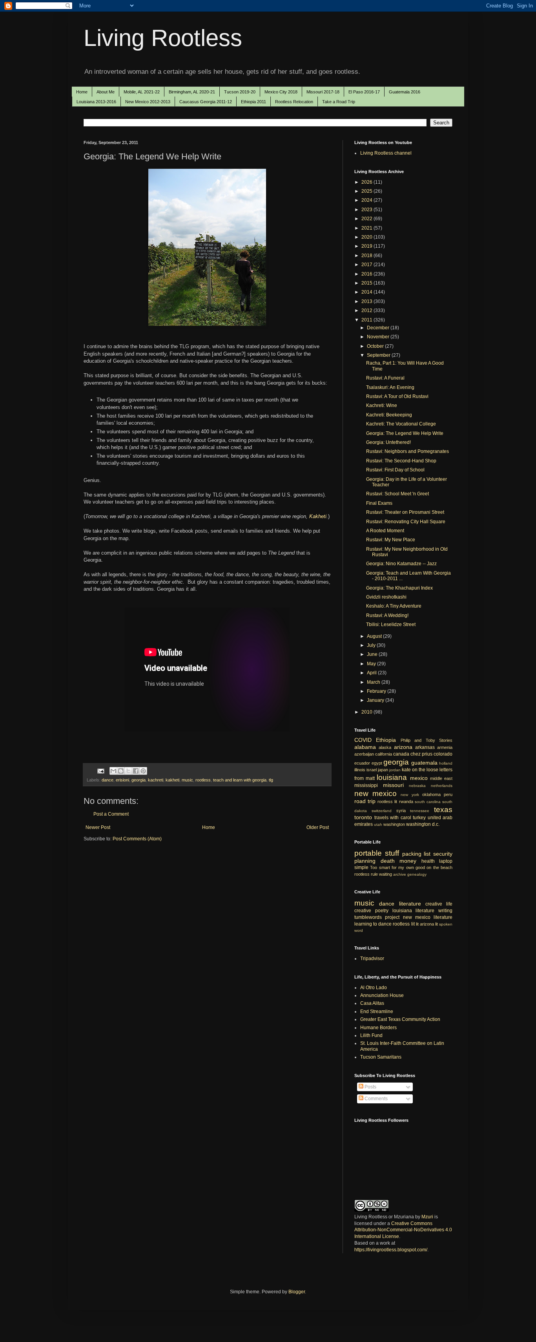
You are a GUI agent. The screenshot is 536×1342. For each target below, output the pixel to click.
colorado (443, 754)
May (372, 663)
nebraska (417, 785)
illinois (359, 769)
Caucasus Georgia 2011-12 (205, 101)
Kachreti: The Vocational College (401, 424)
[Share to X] (128, 771)
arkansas (425, 747)
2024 (367, 200)
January (376, 700)
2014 (367, 292)
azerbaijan (364, 754)
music (187, 780)
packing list (416, 854)
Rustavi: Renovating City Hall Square (405, 521)
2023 (367, 209)
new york (410, 794)
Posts (369, 1087)
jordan (395, 770)
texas (443, 809)
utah (378, 824)
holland (445, 763)
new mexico (375, 793)
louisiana (392, 777)
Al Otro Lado (373, 987)
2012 (367, 310)
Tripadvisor (372, 958)
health (428, 861)
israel (371, 769)
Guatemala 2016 (404, 91)
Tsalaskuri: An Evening (390, 387)
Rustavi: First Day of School (395, 470)
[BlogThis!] (121, 771)
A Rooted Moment (385, 530)
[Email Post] (100, 770)
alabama (365, 747)
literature (410, 903)
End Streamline (376, 1011)
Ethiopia (386, 740)
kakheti (172, 780)
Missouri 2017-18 (322, 91)
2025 (367, 191)
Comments (375, 1098)
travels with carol (392, 817)
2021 (367, 228)
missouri (393, 785)
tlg (271, 780)
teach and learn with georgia (239, 780)
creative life (438, 904)
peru (448, 794)
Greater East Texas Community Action (400, 1019)
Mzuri (427, 1217)
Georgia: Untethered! (388, 442)
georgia (138, 780)
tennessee (419, 811)
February (377, 691)
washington (394, 824)
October (376, 346)
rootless (203, 780)
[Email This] (113, 771)
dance (107, 780)
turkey (419, 817)
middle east (441, 778)
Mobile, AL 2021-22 (142, 91)
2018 (367, 255)
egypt (377, 763)
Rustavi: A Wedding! (387, 615)
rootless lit (387, 801)
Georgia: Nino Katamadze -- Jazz (401, 563)
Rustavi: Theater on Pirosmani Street (405, 512)
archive (399, 874)
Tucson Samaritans (380, 1057)
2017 (367, 264)
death (388, 861)
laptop (445, 861)
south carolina (428, 802)
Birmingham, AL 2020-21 (192, 91)
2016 (367, 274)
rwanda (406, 801)
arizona (403, 747)
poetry (381, 910)
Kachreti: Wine (381, 405)
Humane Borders (378, 1027)
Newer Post (98, 827)
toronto (363, 817)
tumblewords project (376, 917)
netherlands (441, 785)
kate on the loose (420, 769)
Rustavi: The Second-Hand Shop (401, 461)
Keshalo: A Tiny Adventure (393, 606)
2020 (367, 237)
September (379, 355)
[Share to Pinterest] (143, 771)
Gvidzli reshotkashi (386, 597)
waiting (385, 874)
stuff (392, 853)
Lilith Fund (371, 1035)
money (407, 861)
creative (362, 910)
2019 (367, 246)
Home (82, 91)
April (372, 673)
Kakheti (317, 516)
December (378, 327)
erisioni (122, 780)
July (372, 645)
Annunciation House (382, 995)
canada (401, 754)
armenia (444, 747)
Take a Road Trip (338, 101)
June (373, 654)
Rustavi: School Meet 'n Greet (397, 494)
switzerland (382, 811)
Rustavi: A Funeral (385, 378)
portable (368, 853)
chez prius (421, 754)
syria (401, 810)
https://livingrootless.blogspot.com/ (390, 1250)
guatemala (424, 763)
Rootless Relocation (294, 101)
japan (383, 769)
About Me (106, 91)
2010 (367, 712)
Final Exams (379, 503)
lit (417, 924)
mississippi (366, 785)
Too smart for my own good (397, 867)
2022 (367, 218)
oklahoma (431, 794)
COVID (363, 740)
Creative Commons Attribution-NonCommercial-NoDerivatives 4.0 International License (403, 1230)
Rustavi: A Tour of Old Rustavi (397, 396)
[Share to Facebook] (136, 771)
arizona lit (429, 924)
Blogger (296, 1292)
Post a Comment (111, 814)
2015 (367, 283)
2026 (367, 182)
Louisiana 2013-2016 (96, 101)
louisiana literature (413, 910)
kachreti (155, 780)
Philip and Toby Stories (426, 740)
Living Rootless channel (386, 153)
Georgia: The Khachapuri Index (399, 588)
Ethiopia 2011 (253, 101)
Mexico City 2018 (280, 91)
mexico (419, 778)
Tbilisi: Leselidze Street (391, 624)
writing (445, 910)
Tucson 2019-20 (239, 91)
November (378, 337)
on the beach (439, 867)
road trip (365, 801)
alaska (385, 747)
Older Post (317, 827)
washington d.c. (422, 824)
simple (361, 867)
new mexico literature (428, 917)
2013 (367, 301)
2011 (367, 320)
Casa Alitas (372, 1003)
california (383, 754)
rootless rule (366, 874)
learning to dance (373, 924)
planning (365, 861)
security (442, 854)
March (374, 682)
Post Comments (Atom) (137, 839)
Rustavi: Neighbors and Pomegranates (407, 451)
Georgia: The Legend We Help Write (404, 433)
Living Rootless (163, 38)
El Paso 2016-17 (364, 91)
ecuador (362, 763)
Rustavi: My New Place (390, 539)
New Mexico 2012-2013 (147, 101)
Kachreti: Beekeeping (389, 415)
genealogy (417, 874)
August (375, 636)
